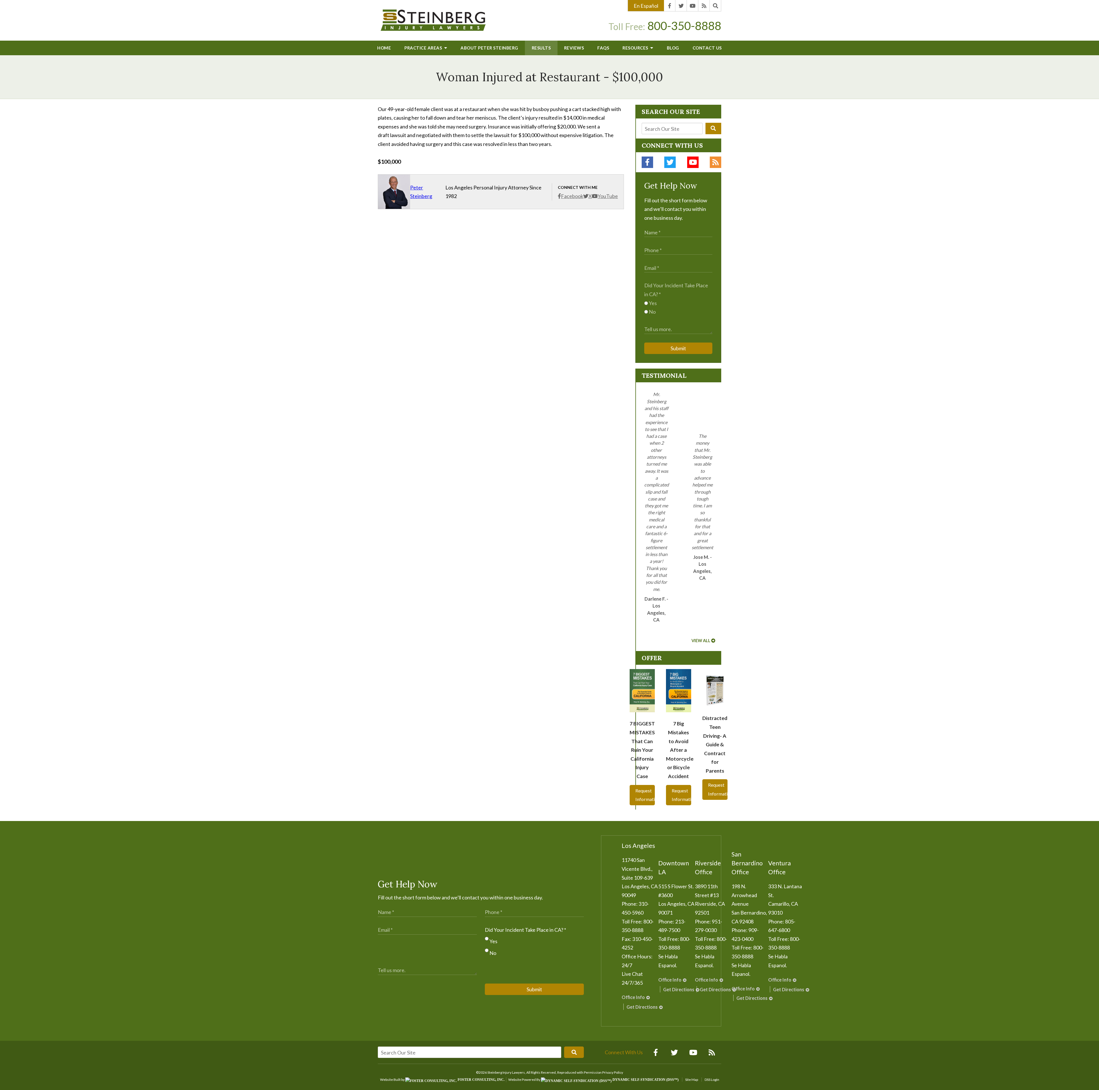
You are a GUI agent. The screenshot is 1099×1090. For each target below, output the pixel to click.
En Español (646, 6)
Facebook (572, 196)
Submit (678, 348)
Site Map (691, 1079)
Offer (652, 658)
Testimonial (664, 375)
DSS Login (712, 1079)
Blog (673, 47)
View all (700, 640)
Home (384, 47)
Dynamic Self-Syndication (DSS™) (645, 1080)
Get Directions (642, 1007)
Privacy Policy (612, 1072)
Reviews (574, 47)
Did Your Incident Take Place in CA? (525, 930)
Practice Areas (423, 47)
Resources (635, 47)
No (652, 311)
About (489, 47)
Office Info (633, 997)
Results (541, 47)
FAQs (603, 47)
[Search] (715, 5)
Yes (652, 303)
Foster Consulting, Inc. (481, 1080)
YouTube (608, 196)
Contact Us (707, 47)
